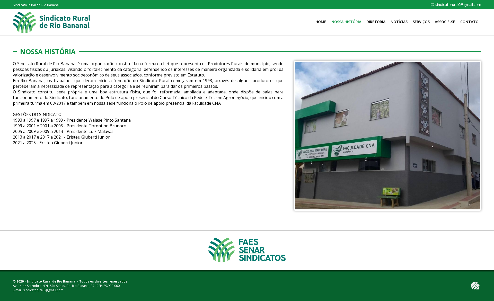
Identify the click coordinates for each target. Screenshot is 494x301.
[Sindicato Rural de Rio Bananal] (52, 22)
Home (320, 21)
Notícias (399, 21)
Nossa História (346, 21)
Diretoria (375, 21)
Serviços (421, 21)
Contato (469, 21)
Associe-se (445, 21)
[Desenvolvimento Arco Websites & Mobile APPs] (475, 285)
